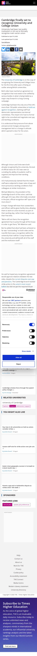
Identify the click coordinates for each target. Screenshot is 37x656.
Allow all (19, 357)
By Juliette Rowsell (7, 432)
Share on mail (21, 49)
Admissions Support (23, 406)
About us (18, 562)
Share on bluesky (3, 49)
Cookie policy (18, 573)
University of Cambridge (14, 80)
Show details (26, 351)
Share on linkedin (8, 49)
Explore (5, 406)
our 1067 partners (14, 300)
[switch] (32, 330)
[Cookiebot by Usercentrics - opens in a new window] (26, 290)
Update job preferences (21, 505)
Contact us (18, 559)
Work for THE (18, 566)
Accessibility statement (18, 576)
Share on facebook (16, 49)
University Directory (18, 590)
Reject (18, 364)
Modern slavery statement (18, 586)
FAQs (18, 555)
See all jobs (7, 505)
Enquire (12, 406)
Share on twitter (12, 49)
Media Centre (18, 583)
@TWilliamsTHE (11, 45)
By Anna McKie (6, 373)
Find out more (10, 646)
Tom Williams (5, 42)
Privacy (18, 569)
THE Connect (18, 579)
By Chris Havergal (6, 392)
